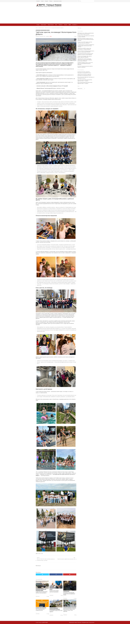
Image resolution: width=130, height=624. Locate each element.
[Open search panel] (93, 25)
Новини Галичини (51, 24)
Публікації (60, 24)
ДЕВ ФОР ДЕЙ (45, 622)
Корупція (65, 24)
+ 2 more (42, 590)
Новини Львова (58, 609)
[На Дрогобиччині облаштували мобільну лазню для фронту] (42, 581)
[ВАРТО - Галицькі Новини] (65, 5)
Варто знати (42, 589)
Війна (56, 24)
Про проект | (79, 622)
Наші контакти (91, 622)
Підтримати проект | (85, 622)
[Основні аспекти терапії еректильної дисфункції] (56, 581)
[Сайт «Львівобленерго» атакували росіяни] (42, 600)
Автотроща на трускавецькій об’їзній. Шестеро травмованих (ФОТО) (69, 593)
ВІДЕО (70, 24)
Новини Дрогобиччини (43, 30)
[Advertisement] (65, 16)
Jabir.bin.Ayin (80, 74)
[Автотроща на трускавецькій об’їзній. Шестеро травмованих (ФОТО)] (69, 581)
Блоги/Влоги (74, 24)
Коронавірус (51, 608)
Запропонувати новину (58, 1)
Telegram (50, 1)
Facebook (38, 1)
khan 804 (79, 71)
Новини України (43, 24)
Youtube (42, 1)
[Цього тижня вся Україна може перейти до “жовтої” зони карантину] (69, 600)
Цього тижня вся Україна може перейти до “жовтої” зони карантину (69, 610)
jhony (78, 77)
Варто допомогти (38, 589)
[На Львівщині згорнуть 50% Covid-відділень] (56, 600)
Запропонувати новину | (73, 622)
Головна (38, 24)
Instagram (46, 1)
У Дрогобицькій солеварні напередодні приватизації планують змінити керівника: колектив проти (85, 59)
